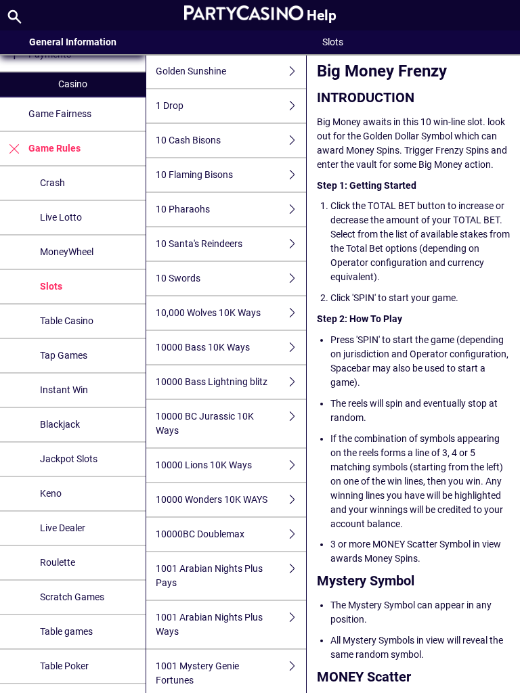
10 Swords (178, 278)
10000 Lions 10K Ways (204, 465)
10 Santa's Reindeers (199, 243)
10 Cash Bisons (188, 140)
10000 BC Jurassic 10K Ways (205, 423)
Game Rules (54, 148)
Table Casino (66, 320)
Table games (66, 631)
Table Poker (64, 666)
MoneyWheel (66, 251)
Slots (51, 286)
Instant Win (64, 389)
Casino (72, 84)
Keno (51, 493)
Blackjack (60, 424)
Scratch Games (72, 596)
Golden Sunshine (191, 71)
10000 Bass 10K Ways (203, 347)
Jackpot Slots (69, 458)
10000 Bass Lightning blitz (211, 381)
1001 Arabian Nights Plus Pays (209, 575)
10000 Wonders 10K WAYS (211, 499)
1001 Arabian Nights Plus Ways (209, 624)
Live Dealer (62, 527)
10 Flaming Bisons (194, 174)
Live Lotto (61, 217)
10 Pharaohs (183, 209)
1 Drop (169, 105)
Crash (52, 182)
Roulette (57, 562)
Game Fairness (59, 113)
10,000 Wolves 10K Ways (208, 312)
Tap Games (63, 355)
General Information (72, 42)
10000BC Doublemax (200, 534)
